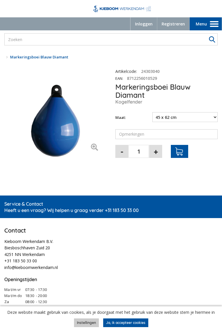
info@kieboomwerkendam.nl (31, 267)
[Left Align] (94, 147)
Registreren (173, 24)
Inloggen (144, 24)
